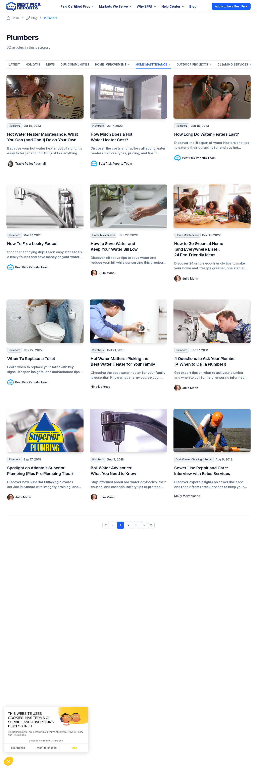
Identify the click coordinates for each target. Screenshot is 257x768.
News (50, 64)
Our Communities (74, 64)
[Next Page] (144, 525)
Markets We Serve (113, 6)
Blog (192, 6)
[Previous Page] (113, 525)
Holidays (33, 64)
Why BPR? (145, 6)
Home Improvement (111, 64)
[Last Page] (151, 525)
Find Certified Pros (75, 6)
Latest (14, 64)
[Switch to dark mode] (205, 6)
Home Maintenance (151, 64)
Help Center (171, 6)
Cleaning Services (232, 64)
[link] (105, 525)
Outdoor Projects (192, 64)
